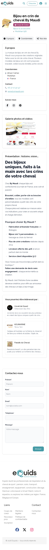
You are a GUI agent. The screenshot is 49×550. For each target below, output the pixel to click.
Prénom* (8, 380)
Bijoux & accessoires (21, 29)
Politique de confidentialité (21, 518)
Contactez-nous (36, 512)
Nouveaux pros (8, 518)
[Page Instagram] (32, 529)
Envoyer (38, 449)
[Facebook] (7, 105)
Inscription (8, 523)
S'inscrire (32, 3)
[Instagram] (14, 105)
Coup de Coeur (23, 25)
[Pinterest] (20, 105)
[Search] (24, 3)
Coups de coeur (8, 512)
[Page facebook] (17, 529)
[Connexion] (41, 3)
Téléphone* (9, 413)
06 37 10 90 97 (14, 88)
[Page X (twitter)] (24, 529)
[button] (45, 3)
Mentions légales (19, 512)
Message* (9, 425)
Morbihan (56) (21, 31)
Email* (7, 401)
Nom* (7, 390)
